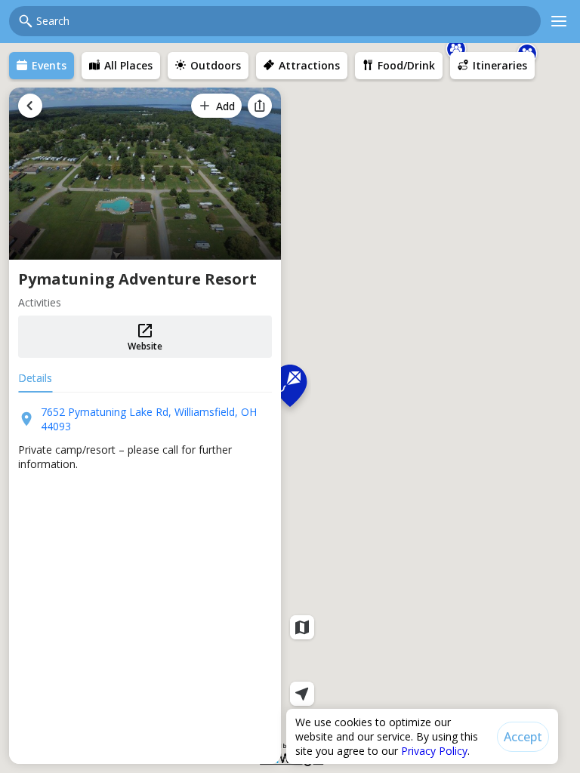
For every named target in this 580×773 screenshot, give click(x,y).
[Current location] (302, 694)
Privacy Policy (434, 751)
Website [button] (145, 346)
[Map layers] (302, 627)
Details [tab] (35, 378)
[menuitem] (41, 65)
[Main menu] (559, 21)
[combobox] (284, 21)
